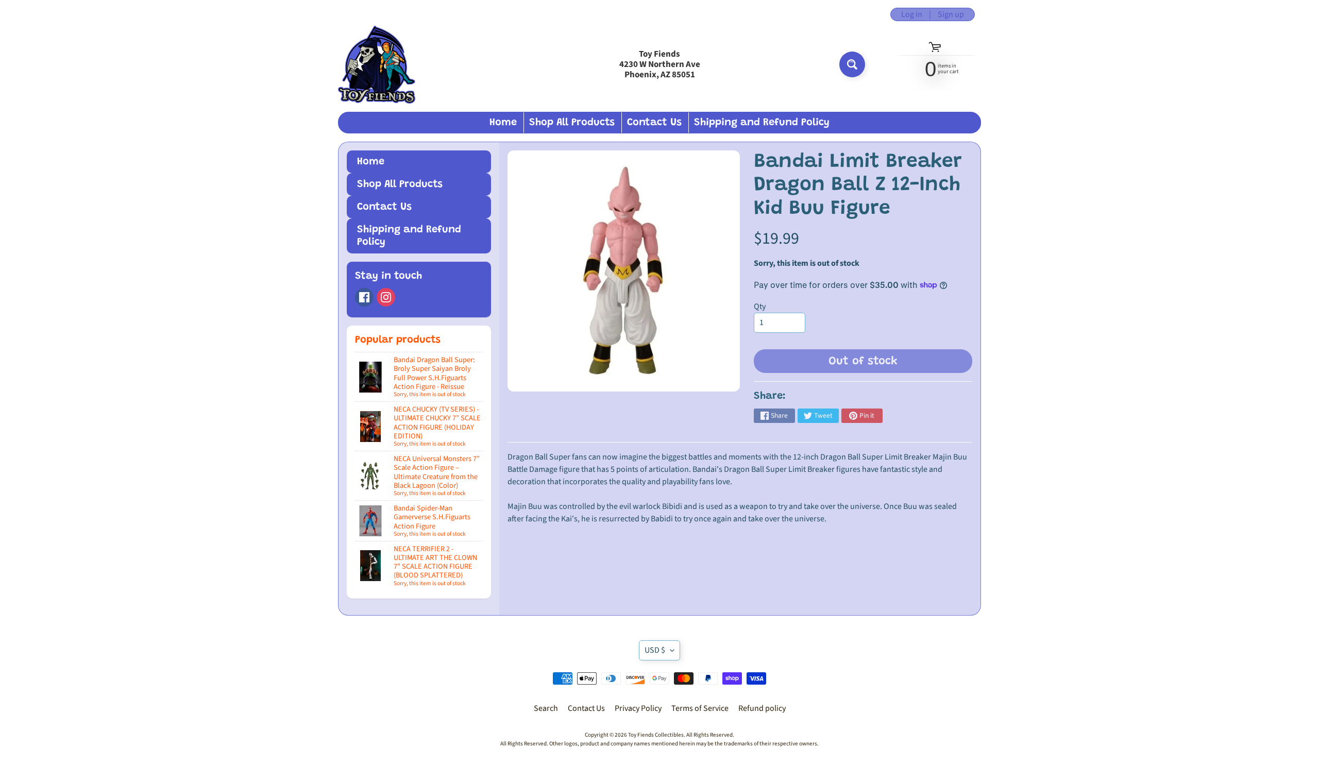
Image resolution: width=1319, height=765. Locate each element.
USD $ (655, 650)
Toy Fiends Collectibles (656, 735)
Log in (911, 14)
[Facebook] (364, 297)
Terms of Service (700, 708)
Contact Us (654, 122)
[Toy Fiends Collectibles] (376, 65)
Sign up (951, 14)
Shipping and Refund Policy (762, 122)
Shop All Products (572, 122)
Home (503, 122)
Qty (760, 306)
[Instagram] (386, 297)
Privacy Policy (638, 708)
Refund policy (762, 708)
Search (546, 708)
